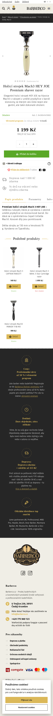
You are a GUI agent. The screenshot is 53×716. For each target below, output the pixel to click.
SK (47, 2)
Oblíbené (25, 2)
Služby (17, 2)
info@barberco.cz (20, 614)
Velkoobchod (7, 2)
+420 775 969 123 (21, 618)
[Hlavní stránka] (33, 8)
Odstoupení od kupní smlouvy (23, 659)
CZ (45, 2)
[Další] (46, 56)
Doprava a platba (17, 641)
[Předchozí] (7, 56)
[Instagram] (30, 573)
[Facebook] (23, 573)
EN (50, 2)
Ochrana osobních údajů (21, 654)
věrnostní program (29, 396)
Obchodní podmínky (19, 645)
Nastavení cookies (26, 707)
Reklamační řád (17, 650)
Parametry (35, 199)
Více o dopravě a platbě (26, 489)
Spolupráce (15, 663)
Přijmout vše (26, 700)
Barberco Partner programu (27, 387)
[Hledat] (3, 8)
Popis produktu (14, 199)
